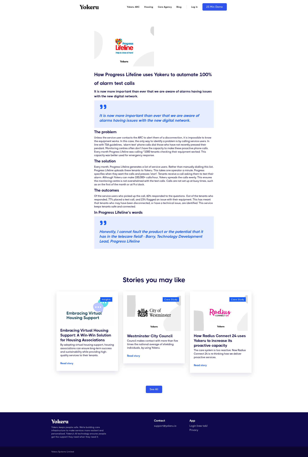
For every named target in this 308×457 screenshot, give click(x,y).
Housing (148, 7)
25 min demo (214, 6)
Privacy (193, 430)
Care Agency (165, 7)
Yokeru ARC (133, 7)
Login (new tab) (198, 425)
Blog (178, 7)
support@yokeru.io (165, 425)
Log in (194, 7)
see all (154, 389)
